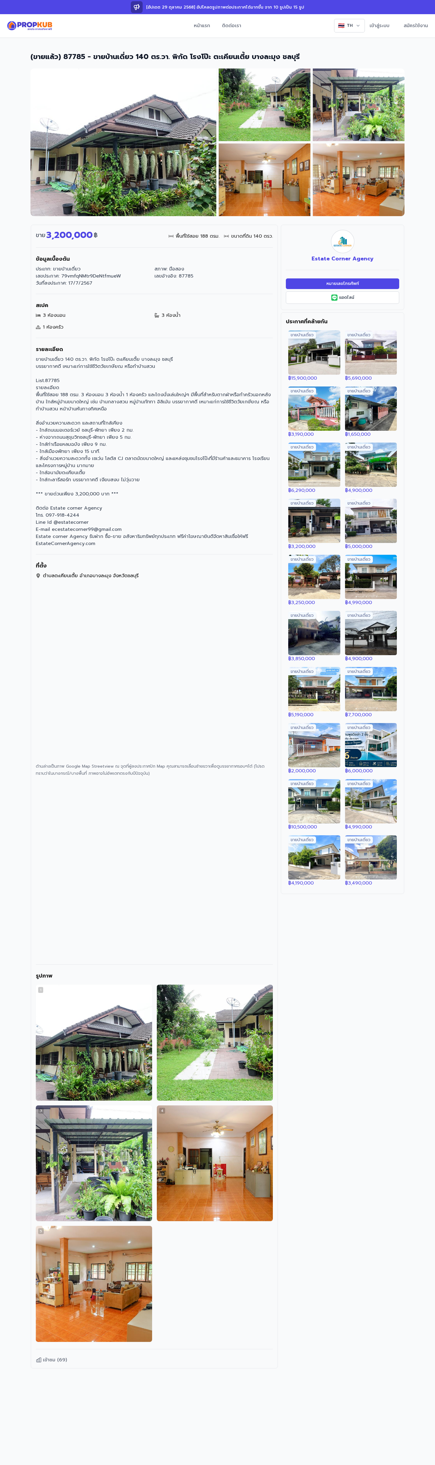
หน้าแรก (202, 25)
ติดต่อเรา (231, 25)
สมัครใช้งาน (416, 25)
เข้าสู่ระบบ (379, 25)
